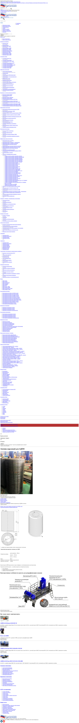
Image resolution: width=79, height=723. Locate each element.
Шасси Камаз (5, 281)
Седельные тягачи (3, 56)
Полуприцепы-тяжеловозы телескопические (11, 317)
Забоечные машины (6, 374)
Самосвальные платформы (7, 367)
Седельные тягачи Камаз (7, 60)
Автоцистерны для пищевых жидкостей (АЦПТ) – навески (13, 351)
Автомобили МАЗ (3, 387)
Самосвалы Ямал (6, 398)
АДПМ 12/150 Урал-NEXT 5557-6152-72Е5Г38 (13, 161)
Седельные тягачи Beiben (7, 66)
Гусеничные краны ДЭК (7, 382)
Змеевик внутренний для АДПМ (11, 184)
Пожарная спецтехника (4, 264)
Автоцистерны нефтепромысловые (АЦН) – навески (12, 348)
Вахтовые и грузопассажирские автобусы (8, 92)
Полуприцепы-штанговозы (8, 325)
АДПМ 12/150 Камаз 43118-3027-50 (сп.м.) (12, 178)
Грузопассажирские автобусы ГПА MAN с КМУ (11, 104)
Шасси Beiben (5, 284)
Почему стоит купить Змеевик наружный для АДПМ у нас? (11, 506)
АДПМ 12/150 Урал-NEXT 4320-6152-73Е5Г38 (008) (14, 157)
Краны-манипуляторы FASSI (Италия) (10, 340)
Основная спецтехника (5, 665)
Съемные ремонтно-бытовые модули (9, 127)
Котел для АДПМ (8, 183)
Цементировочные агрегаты (8, 671)
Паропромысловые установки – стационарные (11, 142)
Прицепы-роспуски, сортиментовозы (9, 327)
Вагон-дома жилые (6, 38)
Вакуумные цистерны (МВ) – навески (10, 350)
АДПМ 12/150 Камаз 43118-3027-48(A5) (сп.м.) (13, 175)
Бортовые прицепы (6, 331)
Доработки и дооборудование (8, 706)
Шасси (1, 278)
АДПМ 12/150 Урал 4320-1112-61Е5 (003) (12, 163)
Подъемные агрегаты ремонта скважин (10, 220)
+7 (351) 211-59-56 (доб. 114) (5, 11)
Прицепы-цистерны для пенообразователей (11, 277)
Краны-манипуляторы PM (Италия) (9, 339)
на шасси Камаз (5, 694)
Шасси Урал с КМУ (6, 286)
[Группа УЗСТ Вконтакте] (1, 722)
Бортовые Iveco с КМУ (7, 49)
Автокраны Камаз (6, 237)
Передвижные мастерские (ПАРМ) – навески (11, 356)
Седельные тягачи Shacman (8, 63)
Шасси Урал (5, 280)
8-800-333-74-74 (3, 10)
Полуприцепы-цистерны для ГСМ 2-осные (10, 293)
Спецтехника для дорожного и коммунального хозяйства (10, 251)
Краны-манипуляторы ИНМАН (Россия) (10, 335)
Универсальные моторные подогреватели (10, 670)
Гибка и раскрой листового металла (9, 709)
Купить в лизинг (3, 499)
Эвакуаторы (5, 380)
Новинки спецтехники (33, 2)
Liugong (4, 410)
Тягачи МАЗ (5, 391)
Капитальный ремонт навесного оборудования (9, 424)
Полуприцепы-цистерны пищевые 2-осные (10, 300)
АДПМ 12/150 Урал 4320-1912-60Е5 (11, 162)
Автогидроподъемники (4, 222)
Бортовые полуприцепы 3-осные (9, 308)
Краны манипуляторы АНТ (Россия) (9, 334)
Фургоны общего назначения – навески (10, 364)
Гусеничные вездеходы (7, 379)
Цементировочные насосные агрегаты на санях (11, 147)
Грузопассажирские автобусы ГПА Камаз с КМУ (12, 103)
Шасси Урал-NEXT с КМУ (7, 288)
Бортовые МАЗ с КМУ (7, 52)
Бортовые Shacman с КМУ (7, 50)
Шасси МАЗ (5, 393)
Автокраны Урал (6, 235)
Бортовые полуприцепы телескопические (10, 310)
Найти (1, 22)
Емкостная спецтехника (4, 69)
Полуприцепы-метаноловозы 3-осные (9, 303)
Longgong (4, 411)
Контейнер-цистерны (6, 359)
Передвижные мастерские (5, 107)
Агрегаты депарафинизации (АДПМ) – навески (11, 358)
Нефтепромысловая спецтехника (6, 138)
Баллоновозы (5, 371)
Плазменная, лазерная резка (8, 708)
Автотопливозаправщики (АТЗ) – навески (10, 346)
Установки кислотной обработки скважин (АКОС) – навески (14, 353)
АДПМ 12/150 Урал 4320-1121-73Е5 (11, 165)
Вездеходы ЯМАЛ (6, 376)
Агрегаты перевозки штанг (8, 684)
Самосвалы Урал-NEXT (7, 243)
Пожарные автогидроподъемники (9, 231)
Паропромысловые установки (8, 673)
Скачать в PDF (3, 501)
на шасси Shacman (6, 691)
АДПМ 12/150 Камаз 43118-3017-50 (11, 174)
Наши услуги (3, 702)
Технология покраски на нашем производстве (8, 507)
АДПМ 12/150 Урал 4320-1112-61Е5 (11, 164)
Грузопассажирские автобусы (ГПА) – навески (11, 361)
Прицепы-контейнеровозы (7, 328)
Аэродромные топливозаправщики (9, 89)
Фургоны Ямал (5, 399)
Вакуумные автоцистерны (7, 668)
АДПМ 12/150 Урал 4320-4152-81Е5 (11, 167)
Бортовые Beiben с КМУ (7, 53)
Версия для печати (3, 500)
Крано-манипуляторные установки (6, 333)
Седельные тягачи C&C (7, 67)
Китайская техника (3, 404)
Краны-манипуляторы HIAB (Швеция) (10, 338)
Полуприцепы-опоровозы (7, 322)
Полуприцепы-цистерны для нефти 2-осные (11, 295)
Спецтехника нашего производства (15, 2)
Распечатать (3, 438)
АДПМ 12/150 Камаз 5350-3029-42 (11, 181)
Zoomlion (4, 408)
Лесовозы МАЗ (5, 394)
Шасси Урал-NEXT (6, 282)
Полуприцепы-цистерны (5, 291)
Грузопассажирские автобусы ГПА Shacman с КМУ (12, 105)
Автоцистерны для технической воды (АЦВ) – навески (13, 352)
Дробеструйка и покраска (7, 711)
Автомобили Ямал (3, 397)
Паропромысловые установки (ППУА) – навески (12, 357)
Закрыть (7, 438)
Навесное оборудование (4, 344)
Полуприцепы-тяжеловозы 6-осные (9, 316)
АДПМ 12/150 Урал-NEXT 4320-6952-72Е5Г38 (13, 156)
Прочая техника (3, 369)
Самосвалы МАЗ (6, 392)
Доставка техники (6, 713)
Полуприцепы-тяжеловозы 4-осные (9, 315)
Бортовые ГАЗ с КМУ (7, 51)
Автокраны (2, 233)
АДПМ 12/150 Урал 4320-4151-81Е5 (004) (12, 166)
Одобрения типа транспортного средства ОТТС (9, 426)
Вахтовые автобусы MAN (7, 98)
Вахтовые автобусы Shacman (8, 97)
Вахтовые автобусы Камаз (7, 94)
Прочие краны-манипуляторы (8, 342)
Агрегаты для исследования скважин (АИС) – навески (13, 360)
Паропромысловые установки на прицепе (10, 143)
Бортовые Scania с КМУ (7, 54)
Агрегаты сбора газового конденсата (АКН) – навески (13, 349)
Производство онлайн (4, 2)
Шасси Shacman (5, 283)
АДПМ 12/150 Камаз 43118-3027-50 (11, 177)
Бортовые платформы (7, 363)
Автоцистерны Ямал (6, 400)
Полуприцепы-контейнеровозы (8, 324)
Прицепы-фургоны (6, 330)
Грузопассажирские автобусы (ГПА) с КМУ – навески (12, 362)
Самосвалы (2, 240)
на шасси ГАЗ (5, 696)
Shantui (4, 409)
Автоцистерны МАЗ (6, 395)
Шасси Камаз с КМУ (6, 287)
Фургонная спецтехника (7, 674)
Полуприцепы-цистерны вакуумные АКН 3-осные (12, 299)
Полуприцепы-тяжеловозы (5, 312)
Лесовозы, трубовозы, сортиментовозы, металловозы (10, 198)
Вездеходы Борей (6, 375)
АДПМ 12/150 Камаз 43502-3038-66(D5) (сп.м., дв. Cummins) (16, 180)
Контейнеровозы (6, 372)
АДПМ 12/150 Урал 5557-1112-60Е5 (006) (12, 169)
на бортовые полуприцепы (7, 698)
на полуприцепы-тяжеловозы (8, 700)
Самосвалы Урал (6, 242)
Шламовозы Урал (6, 248)
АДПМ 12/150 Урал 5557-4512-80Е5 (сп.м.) (13, 172)
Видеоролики (40, 2)
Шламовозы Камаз (6, 247)
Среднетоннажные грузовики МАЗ (9, 389)
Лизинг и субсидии (25, 2)
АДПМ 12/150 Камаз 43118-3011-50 (11, 179)
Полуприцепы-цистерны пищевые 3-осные (10, 301)
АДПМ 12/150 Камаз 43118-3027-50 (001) (12, 176)
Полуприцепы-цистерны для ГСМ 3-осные (10, 294)
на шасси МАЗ (5, 697)
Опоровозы (5, 682)
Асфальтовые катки (6, 383)
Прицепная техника (4, 319)
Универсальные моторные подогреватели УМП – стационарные (14, 191)
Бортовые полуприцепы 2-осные (9, 307)
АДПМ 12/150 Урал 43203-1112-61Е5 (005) (12, 168)
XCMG (4, 406)
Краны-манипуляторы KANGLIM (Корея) (10, 341)
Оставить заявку (3, 498)
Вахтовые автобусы (6, 669)
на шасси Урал (5, 693)
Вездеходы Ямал (6, 402)
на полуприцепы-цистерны (8, 699)
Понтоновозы (5, 373)
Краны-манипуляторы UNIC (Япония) (10, 337)
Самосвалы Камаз (6, 244)
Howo (4, 413)
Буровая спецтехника (4, 213)
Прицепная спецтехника (6, 676)
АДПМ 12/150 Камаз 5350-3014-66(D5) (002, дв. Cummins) (15, 182)
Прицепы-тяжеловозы (7, 329)
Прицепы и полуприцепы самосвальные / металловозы (13, 326)
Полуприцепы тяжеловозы (7, 681)
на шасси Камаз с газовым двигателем (10, 695)
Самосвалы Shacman (6, 246)
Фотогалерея (2, 418)
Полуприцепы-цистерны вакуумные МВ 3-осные (12, 298)
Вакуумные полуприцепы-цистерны (9, 685)
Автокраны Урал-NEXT (7, 236)
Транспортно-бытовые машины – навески (10, 365)
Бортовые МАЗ (5, 390)
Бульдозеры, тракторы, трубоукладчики (10, 377)
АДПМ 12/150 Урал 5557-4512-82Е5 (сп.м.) (13, 173)
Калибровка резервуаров (7, 707)
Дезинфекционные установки (8, 384)
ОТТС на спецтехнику (5, 689)
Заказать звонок (3, 12)
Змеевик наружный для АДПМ (10, 185)
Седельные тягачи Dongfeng (8, 65)
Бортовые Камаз (6, 45)
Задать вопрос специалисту (5, 502)
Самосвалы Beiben (6, 245)
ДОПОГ (1, 425)
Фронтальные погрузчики (7, 381)
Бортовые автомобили (4, 41)
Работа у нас (45, 2)
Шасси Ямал (5, 401)
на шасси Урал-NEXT (7, 692)
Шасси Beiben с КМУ (6, 289)
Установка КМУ (5, 712)
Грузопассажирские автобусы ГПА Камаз (10, 101)
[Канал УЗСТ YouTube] (4, 722)
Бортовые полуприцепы (4, 305)
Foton (4, 407)
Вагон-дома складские (7, 39)
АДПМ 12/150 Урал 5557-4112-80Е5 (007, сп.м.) (13, 170)
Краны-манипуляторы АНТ (5, 420)
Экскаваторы (5, 385)
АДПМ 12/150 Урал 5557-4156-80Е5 (11, 171)
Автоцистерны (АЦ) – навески (8, 347)
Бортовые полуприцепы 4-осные (9, 309)
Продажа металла (6, 704)
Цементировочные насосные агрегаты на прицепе (12, 146)
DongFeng (4, 412)
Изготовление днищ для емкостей (9, 710)
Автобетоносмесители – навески (9, 366)
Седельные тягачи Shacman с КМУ (9, 64)
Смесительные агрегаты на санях (9, 149)
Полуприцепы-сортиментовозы (8, 323)
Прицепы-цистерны (6, 321)
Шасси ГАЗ (5, 285)
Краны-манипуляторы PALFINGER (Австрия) (11, 336)
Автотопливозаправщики (7, 667)
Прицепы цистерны (6, 679)
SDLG (4, 414)
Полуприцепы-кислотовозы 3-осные (9, 302)
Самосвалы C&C (6, 249)
